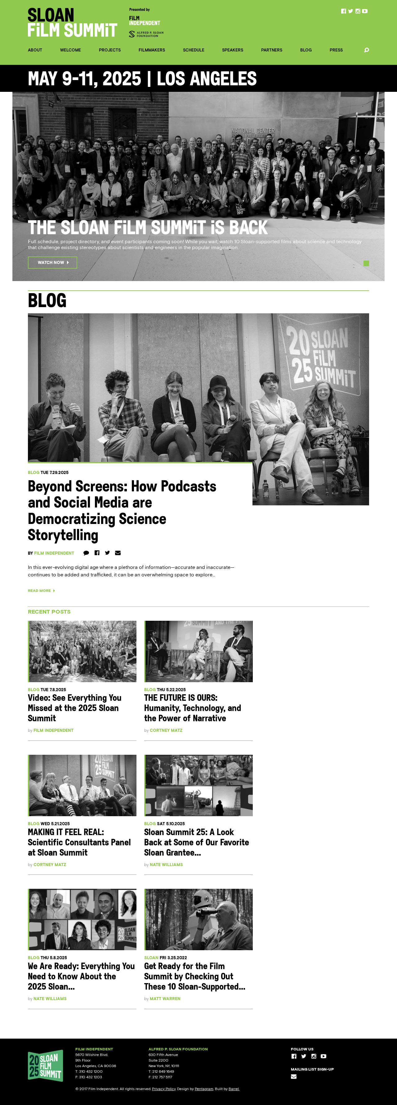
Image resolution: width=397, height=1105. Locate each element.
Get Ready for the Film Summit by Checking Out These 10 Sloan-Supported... (194, 977)
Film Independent (54, 553)
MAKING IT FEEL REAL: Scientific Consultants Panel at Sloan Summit (79, 843)
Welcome (70, 50)
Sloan (151, 957)
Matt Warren (165, 998)
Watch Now (51, 262)
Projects (110, 50)
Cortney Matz (166, 730)
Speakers (232, 50)
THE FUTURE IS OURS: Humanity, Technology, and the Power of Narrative (192, 709)
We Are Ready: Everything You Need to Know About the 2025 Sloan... (81, 977)
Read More (40, 590)
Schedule (193, 50)
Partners (271, 50)
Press (336, 50)
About (35, 50)
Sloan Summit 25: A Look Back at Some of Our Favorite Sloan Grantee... (196, 843)
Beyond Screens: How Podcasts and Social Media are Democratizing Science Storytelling (122, 512)
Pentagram (204, 1089)
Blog (306, 50)
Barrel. (234, 1089)
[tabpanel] (198, 186)
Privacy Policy (164, 1089)
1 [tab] (366, 263)
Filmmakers (152, 50)
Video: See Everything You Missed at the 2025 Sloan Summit (75, 709)
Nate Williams (166, 864)
